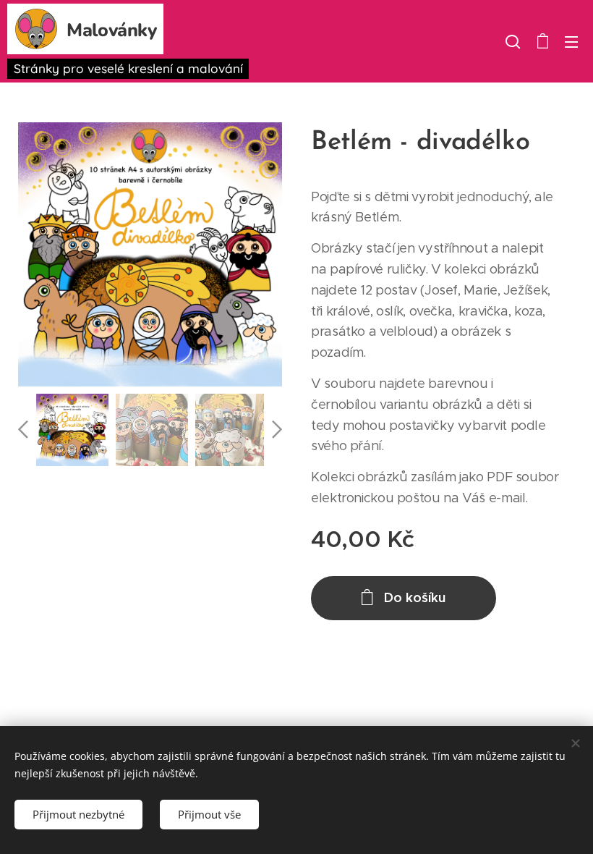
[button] (513, 41)
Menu (571, 41)
